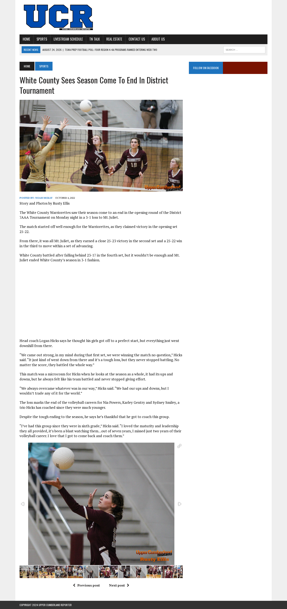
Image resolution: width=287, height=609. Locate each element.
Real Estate (114, 39)
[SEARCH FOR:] (244, 49)
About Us (158, 39)
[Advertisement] (228, 120)
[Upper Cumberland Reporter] (59, 17)
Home (26, 39)
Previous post (88, 585)
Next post (117, 585)
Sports (42, 39)
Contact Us (137, 39)
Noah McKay (44, 197)
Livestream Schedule (68, 39)
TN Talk (94, 39)
